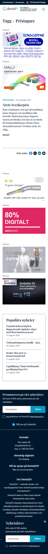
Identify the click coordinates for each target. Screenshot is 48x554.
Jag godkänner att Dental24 (25, 416)
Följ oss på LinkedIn (26, 424)
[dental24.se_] (24, 77)
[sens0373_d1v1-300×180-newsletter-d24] (24, 45)
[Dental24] (24, 221)
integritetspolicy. (37, 416)
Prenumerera (8, 2)
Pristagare (8, 100)
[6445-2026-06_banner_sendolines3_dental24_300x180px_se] (24, 291)
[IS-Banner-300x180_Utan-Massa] (24, 260)
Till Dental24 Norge (37, 2)
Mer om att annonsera (23, 470)
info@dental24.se (23, 445)
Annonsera (19, 2)
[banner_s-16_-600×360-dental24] (24, 189)
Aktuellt (6, 135)
